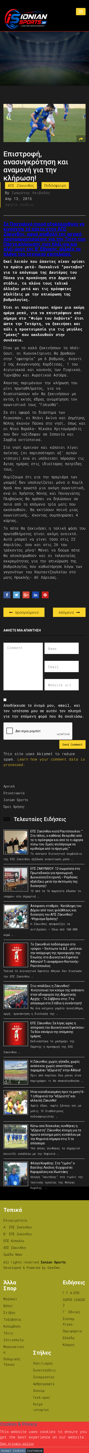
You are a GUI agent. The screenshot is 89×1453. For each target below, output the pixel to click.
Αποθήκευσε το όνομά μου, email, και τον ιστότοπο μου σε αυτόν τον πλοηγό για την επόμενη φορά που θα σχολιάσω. (43, 711)
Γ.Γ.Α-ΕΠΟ (71, 1293)
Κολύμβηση (11, 1326)
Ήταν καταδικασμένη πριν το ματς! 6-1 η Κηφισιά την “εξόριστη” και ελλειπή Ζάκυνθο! (57, 1096)
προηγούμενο (26, 612)
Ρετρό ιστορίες (41, 1407)
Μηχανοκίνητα (13, 1349)
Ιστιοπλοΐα (13, 1340)
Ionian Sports (15, 800)
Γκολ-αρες (41, 1397)
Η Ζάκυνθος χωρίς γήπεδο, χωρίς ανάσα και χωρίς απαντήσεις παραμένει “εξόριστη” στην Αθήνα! (55, 1066)
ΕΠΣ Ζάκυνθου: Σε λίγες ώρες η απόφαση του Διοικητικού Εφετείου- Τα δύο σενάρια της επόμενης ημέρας (57, 1029)
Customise (34, 1450)
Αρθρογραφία (44, 1384)
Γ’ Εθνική (71, 1312)
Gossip (38, 1390)
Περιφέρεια (72, 1331)
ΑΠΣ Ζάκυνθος (21, 185)
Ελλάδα (68, 1338)
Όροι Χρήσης (14, 806)
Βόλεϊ (8, 1306)
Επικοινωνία (14, 793)
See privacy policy (17, 1443)
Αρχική (9, 786)
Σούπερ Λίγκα (68, 1321)
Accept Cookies (13, 1450)
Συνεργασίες (44, 1377)
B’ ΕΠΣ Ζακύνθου (17, 1234)
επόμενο (67, 612)
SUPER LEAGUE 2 (74, 1302)
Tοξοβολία (12, 1319)
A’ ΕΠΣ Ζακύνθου (17, 1227)
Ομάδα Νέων (12, 1254)
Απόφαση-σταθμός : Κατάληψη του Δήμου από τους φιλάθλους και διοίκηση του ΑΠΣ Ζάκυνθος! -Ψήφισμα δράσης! (55, 912)
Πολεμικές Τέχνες (12, 1362)
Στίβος (9, 1312)
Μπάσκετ (10, 1299)
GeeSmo (53, 1267)
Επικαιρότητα (15, 1220)
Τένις (8, 1333)
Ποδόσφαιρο (55, 185)
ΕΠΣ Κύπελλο (13, 1241)
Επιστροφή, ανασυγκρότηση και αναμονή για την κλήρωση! (35, 166)
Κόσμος (69, 1345)
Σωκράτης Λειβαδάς (31, 192)
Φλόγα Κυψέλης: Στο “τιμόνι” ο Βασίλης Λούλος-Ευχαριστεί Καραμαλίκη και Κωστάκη (52, 1167)
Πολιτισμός (43, 1363)
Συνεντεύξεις (44, 1370)
